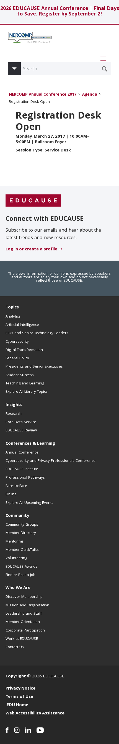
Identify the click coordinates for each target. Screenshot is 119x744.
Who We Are (18, 588)
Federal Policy (17, 358)
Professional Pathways (25, 478)
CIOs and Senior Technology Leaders (37, 333)
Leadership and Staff (24, 614)
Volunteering (16, 558)
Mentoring (14, 542)
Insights (14, 405)
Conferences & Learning (30, 443)
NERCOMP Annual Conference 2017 (42, 95)
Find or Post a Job (20, 575)
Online (11, 494)
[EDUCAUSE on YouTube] (40, 730)
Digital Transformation (24, 350)
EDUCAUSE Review (21, 431)
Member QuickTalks (22, 550)
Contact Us (15, 647)
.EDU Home (17, 705)
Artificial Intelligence (22, 325)
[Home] (30, 40)
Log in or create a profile (31, 249)
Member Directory (21, 533)
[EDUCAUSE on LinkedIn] (28, 730)
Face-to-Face (16, 486)
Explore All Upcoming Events (29, 503)
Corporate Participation (25, 631)
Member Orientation (23, 622)
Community (17, 516)
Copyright (16, 676)
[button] (104, 56)
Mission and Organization (27, 605)
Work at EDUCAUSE (22, 639)
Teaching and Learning (25, 384)
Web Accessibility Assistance (35, 713)
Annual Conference (22, 453)
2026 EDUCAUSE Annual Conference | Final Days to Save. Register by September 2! (59, 12)
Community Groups (22, 525)
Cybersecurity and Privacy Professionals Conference (50, 461)
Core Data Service (21, 422)
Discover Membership (24, 597)
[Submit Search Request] (104, 69)
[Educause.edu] (33, 201)
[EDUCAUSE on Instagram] (17, 730)
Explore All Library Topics (27, 392)
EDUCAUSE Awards (21, 567)
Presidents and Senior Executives (34, 367)
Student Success (20, 375)
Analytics (13, 317)
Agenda (89, 95)
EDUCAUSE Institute (22, 469)
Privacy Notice (20, 688)
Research (14, 414)
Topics (12, 307)
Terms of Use (19, 697)
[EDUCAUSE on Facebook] (7, 730)
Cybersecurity (17, 342)
